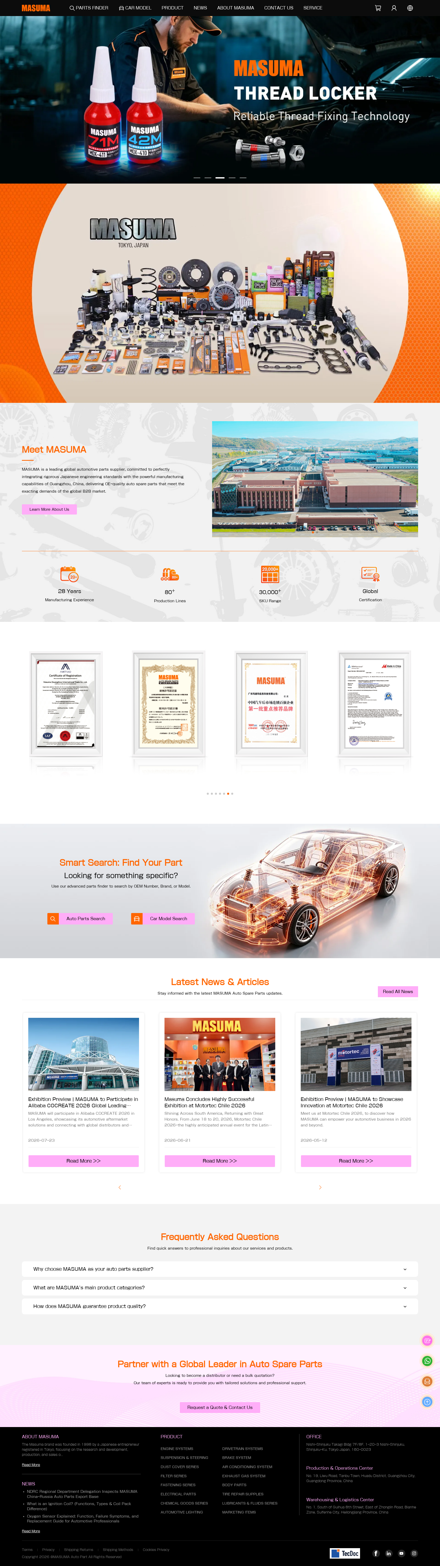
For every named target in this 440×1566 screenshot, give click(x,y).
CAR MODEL (138, 8)
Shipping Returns (78, 1549)
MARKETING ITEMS (239, 1512)
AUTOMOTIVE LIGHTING (182, 1512)
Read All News (398, 992)
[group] (220, 100)
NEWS (200, 8)
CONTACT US (278, 8)
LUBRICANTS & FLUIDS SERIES (250, 1503)
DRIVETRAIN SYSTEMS (242, 1449)
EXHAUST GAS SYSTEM (243, 1476)
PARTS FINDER (92, 8)
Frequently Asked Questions (220, 1237)
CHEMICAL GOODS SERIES (184, 1503)
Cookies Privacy (156, 1549)
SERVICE (313, 8)
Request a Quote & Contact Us (220, 1407)
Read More (31, 1465)
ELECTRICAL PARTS (178, 1494)
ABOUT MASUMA (235, 8)
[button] (197, 177)
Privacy (48, 1549)
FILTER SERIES (174, 1476)
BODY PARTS (234, 1485)
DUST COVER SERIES (180, 1467)
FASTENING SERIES (178, 1485)
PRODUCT (173, 8)
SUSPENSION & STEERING (184, 1457)
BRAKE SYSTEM (236, 1457)
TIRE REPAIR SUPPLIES (243, 1494)
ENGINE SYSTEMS (177, 1449)
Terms (27, 1549)
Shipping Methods (118, 1549)
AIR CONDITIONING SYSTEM (247, 1467)
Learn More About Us (49, 509)
